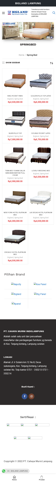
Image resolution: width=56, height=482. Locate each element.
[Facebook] (24, 396)
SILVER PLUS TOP (15, 133)
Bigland (10, 99)
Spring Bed (18, 99)
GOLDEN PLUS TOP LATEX (41, 96)
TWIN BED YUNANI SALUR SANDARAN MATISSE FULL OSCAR (15, 173)
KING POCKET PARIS (15, 96)
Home (21, 55)
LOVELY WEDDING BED (41, 171)
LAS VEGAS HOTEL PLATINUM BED (41, 213)
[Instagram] (31, 396)
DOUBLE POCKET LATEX (40, 133)
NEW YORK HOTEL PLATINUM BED (15, 213)
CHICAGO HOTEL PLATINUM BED (15, 253)
